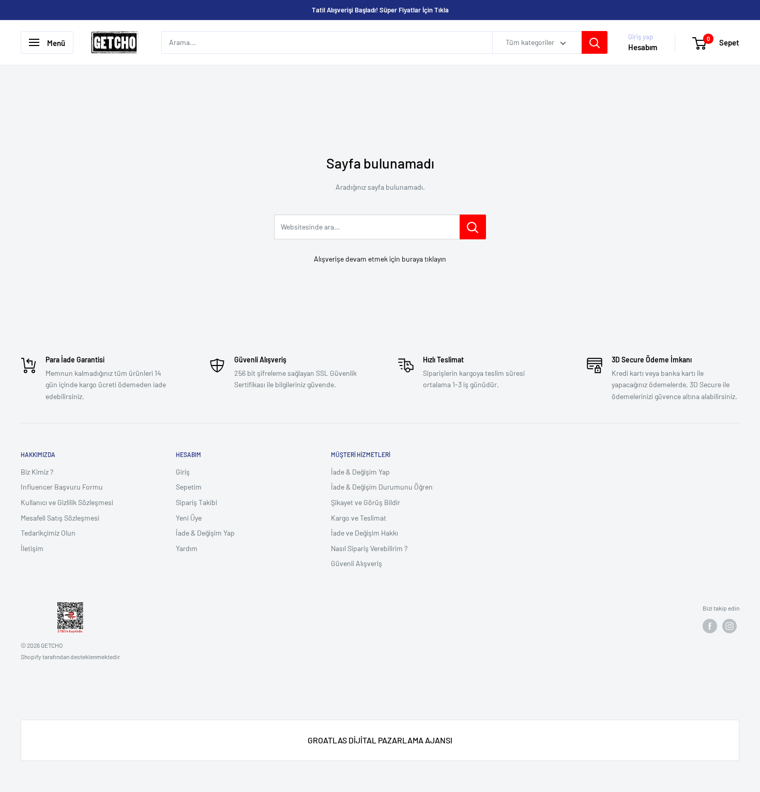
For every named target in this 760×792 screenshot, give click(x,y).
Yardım (186, 548)
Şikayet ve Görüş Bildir (365, 502)
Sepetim (189, 486)
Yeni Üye (189, 517)
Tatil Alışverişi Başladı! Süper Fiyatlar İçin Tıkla (380, 10)
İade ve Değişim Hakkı (364, 532)
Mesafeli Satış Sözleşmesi (60, 517)
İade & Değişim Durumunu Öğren (382, 486)
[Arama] (594, 42)
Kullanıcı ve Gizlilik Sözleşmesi (67, 502)
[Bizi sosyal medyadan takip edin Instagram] (729, 626)
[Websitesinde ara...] (473, 227)
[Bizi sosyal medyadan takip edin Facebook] (710, 626)
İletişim (32, 548)
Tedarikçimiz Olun (48, 532)
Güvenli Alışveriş (356, 563)
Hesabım (642, 47)
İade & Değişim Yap (205, 532)
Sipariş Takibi (196, 502)
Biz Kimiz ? (37, 471)
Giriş (183, 471)
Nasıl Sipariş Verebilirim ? (369, 548)
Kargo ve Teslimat (358, 517)
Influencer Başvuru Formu (62, 486)
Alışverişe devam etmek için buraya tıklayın (380, 258)
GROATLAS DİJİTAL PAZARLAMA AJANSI (380, 740)
